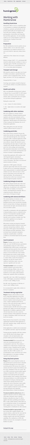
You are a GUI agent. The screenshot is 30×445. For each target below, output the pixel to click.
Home (5, 1)
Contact (24, 1)
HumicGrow (10, 1)
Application (18, 1)
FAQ (14, 1)
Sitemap (20, 437)
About (8, 437)
